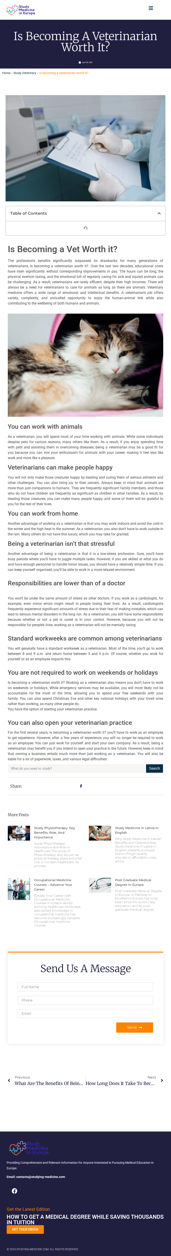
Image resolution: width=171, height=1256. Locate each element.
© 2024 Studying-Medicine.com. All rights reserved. (43, 1249)
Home (6, 73)
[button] (150, 8)
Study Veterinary (24, 73)
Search (154, 768)
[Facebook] (14, 1191)
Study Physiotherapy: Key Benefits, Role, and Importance (54, 832)
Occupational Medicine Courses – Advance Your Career (53, 884)
